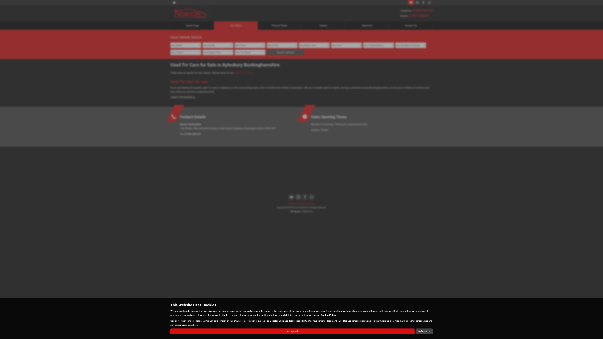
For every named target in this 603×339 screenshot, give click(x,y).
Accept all (292, 331)
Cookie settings (424, 331)
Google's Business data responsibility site (290, 321)
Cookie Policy (328, 315)
